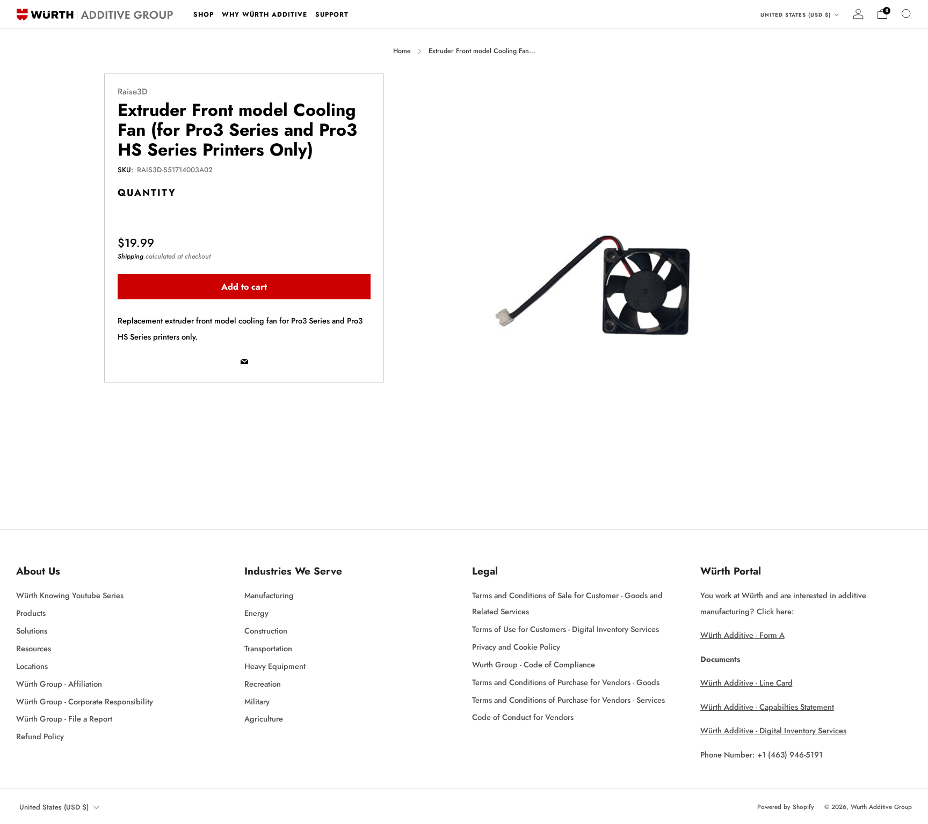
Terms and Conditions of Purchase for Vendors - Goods (565, 682)
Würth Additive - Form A (742, 635)
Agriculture (263, 718)
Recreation (262, 683)
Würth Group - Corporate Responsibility (84, 701)
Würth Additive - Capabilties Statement (767, 706)
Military (257, 701)
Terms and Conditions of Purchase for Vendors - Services (568, 699)
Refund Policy (40, 736)
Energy (256, 613)
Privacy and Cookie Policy (516, 646)
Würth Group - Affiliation (59, 683)
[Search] (906, 14)
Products (31, 613)
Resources (33, 648)
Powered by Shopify (785, 807)
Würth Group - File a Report (64, 718)
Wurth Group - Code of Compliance (533, 664)
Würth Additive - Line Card (746, 682)
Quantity (147, 192)
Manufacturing (269, 595)
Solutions (31, 630)
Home (402, 51)
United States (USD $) (796, 15)
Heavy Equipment (275, 666)
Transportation (268, 648)
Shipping (130, 256)
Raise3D (133, 92)
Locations (32, 666)
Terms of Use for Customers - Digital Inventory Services (565, 629)
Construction (265, 630)
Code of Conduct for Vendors (523, 717)
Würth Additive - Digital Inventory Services (773, 730)
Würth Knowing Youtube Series (70, 595)
